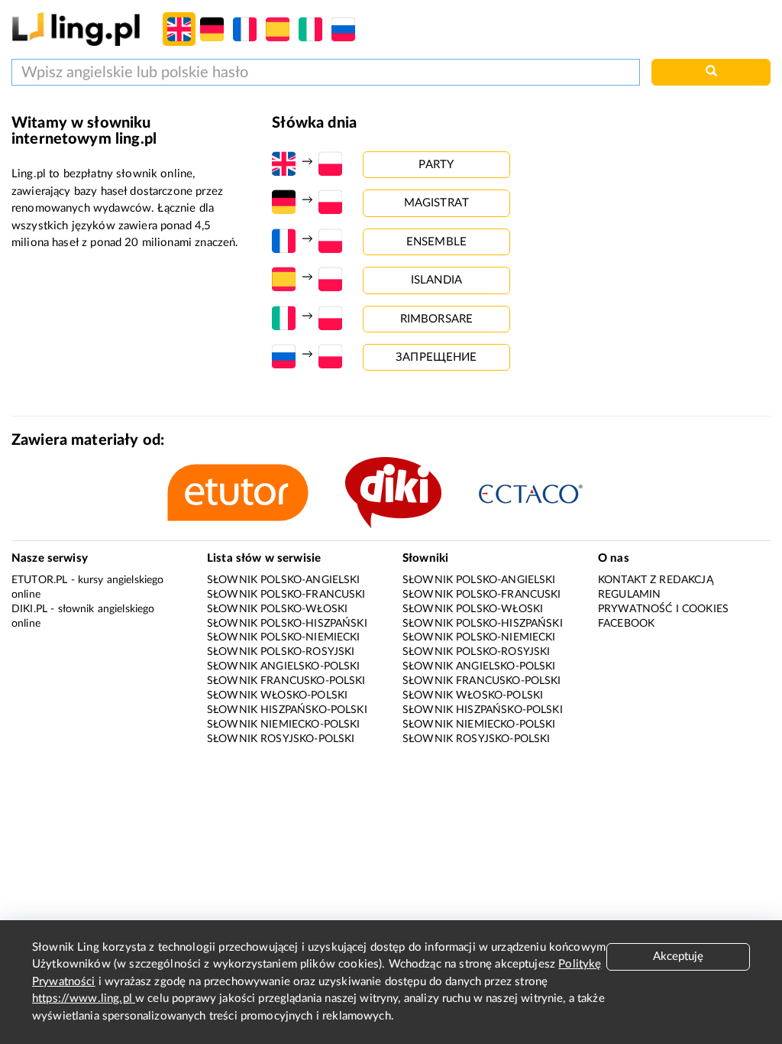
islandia (436, 280)
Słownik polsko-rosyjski (280, 652)
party (436, 164)
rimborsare (436, 319)
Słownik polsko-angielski (283, 580)
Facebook (626, 623)
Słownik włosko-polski (277, 695)
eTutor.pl (39, 580)
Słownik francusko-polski (286, 681)
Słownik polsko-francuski (286, 594)
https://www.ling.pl (83, 998)
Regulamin (629, 594)
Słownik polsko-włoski (277, 609)
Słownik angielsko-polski (283, 666)
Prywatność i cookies (663, 609)
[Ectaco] (546, 492)
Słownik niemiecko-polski (283, 724)
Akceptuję (678, 956)
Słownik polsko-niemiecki (283, 637)
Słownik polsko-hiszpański (287, 623)
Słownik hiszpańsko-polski (287, 710)
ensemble (436, 242)
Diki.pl (29, 609)
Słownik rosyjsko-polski (280, 739)
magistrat (436, 203)
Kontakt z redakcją (655, 580)
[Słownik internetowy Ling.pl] (76, 28)
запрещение (436, 357)
